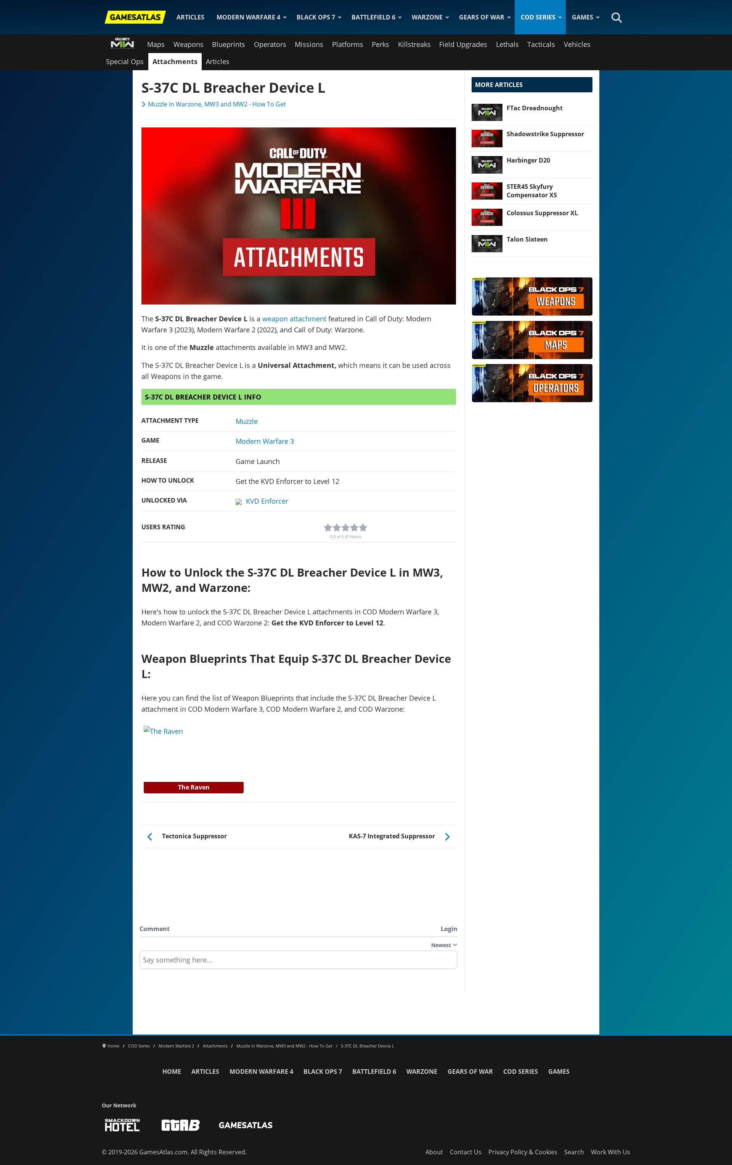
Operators (270, 44)
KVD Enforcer (267, 501)
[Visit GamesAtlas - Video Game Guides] (245, 1125)
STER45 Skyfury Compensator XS (532, 190)
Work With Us (610, 1152)
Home (171, 1071)
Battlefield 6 (373, 17)
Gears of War (481, 17)
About (434, 1152)
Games (582, 17)
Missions (309, 44)
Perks (380, 44)
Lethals (507, 44)
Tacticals (541, 44)
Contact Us (466, 1152)
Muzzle (247, 421)
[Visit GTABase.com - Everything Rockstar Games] (180, 1125)
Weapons (188, 44)
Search (574, 1152)
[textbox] (298, 962)
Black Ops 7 (316, 17)
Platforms (347, 44)
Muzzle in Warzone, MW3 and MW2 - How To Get (217, 104)
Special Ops (125, 61)
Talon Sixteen (527, 239)
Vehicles (577, 44)
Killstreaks (414, 44)
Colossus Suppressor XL (542, 213)
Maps (156, 44)
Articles (190, 17)
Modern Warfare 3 (265, 441)
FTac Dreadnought (535, 108)
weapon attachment (294, 318)
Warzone (427, 17)
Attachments (174, 61)
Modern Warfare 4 (248, 17)
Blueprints (228, 44)
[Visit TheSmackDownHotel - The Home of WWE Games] (122, 1125)
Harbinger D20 (528, 160)
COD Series (538, 17)
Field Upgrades (463, 44)
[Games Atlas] (135, 17)
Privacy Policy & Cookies (522, 1152)
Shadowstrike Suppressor (545, 134)
